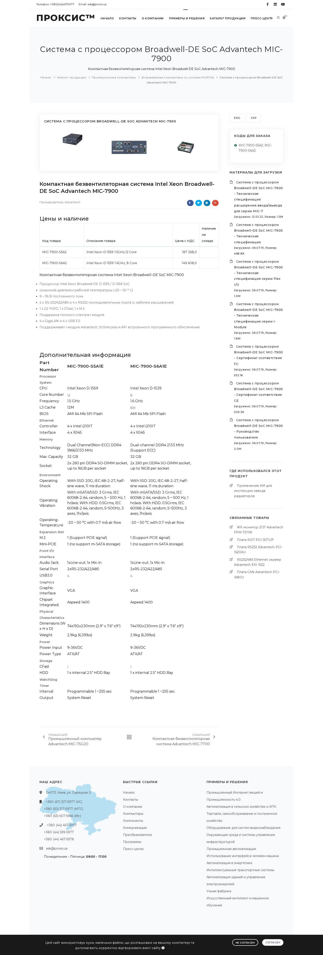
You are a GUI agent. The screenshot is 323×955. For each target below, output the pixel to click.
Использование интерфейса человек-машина (243, 856)
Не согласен (245, 942)
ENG (237, 118)
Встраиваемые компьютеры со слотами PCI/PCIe (178, 77)
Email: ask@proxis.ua (93, 4)
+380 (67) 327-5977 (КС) (63, 802)
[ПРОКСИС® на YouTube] (283, 4)
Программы (132, 842)
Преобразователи (137, 835)
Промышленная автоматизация (231, 849)
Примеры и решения (187, 18)
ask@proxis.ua (56, 848)
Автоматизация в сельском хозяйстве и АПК (241, 807)
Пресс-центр (262, 18)
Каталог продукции (227, 18)
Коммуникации (135, 828)
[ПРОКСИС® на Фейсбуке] (267, 4)
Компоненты (133, 821)
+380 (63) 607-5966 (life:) (62, 816)
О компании (153, 18)
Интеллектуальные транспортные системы (240, 870)
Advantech (72, 202)
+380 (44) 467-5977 (62, 825)
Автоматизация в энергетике (229, 863)
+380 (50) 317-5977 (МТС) (63, 809)
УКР (254, 118)
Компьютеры (133, 814)
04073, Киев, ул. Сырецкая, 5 (68, 793)
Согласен (272, 942)
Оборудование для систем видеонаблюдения (243, 828)
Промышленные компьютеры (114, 77)
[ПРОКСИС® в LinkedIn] (275, 4)
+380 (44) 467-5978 (59, 839)
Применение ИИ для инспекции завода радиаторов (253, 491)
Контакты (127, 18)
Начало (107, 18)
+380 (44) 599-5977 (59, 832)
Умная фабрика (219, 891)
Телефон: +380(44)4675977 (55, 4)
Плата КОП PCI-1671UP (255, 540)
